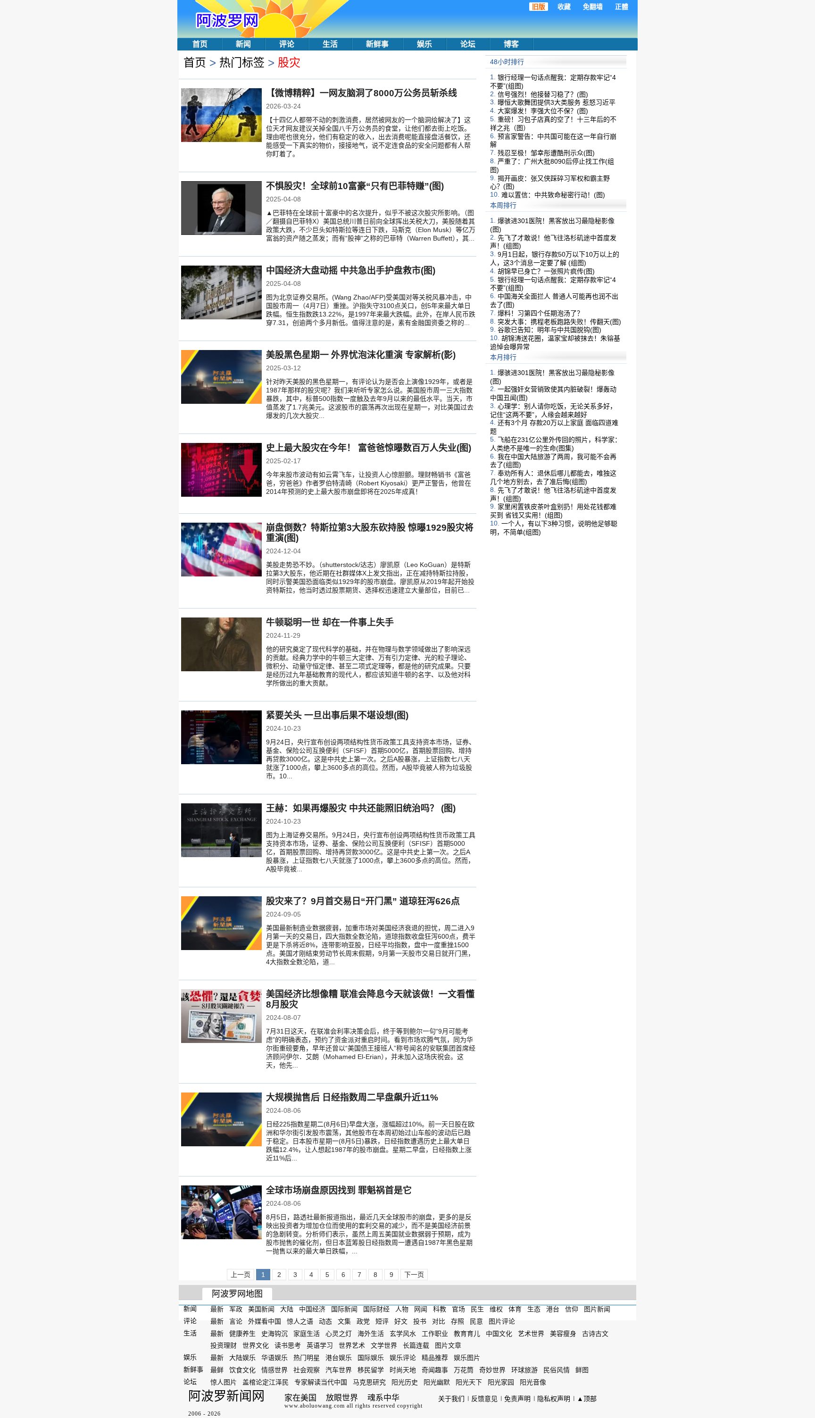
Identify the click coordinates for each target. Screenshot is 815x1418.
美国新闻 (261, 1309)
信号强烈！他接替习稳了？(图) (543, 94)
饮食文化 (242, 1370)
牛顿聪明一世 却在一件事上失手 (330, 622)
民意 (476, 1321)
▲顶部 (587, 1398)
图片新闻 (597, 1309)
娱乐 (424, 44)
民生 (477, 1309)
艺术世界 (531, 1333)
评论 (286, 44)
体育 (515, 1309)
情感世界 (274, 1370)
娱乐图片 (467, 1357)
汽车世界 (338, 1370)
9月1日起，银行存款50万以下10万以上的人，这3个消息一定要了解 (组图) (554, 258)
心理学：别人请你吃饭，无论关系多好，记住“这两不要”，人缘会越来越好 (553, 410)
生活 (330, 44)
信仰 (571, 1309)
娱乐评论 (403, 1357)
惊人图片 (223, 1382)
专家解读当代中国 (320, 1382)
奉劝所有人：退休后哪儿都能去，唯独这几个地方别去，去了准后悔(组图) (553, 477)
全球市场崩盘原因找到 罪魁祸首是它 (339, 1190)
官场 (458, 1309)
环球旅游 (524, 1370)
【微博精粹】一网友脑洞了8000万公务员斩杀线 (361, 93)
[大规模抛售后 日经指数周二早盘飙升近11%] (221, 1120)
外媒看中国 (264, 1321)
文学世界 (384, 1345)
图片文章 (448, 1345)
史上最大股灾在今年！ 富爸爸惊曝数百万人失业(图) (368, 448)
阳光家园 (501, 1382)
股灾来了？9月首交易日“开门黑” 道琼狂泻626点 (363, 901)
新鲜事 (377, 44)
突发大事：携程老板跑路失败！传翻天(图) (559, 321)
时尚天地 (403, 1370)
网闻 (420, 1309)
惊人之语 (300, 1321)
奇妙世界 (492, 1370)
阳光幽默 (437, 1382)
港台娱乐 (338, 1357)
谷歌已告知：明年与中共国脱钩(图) (549, 330)
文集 (344, 1321)
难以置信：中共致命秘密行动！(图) (553, 195)
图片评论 (502, 1321)
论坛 (467, 44)
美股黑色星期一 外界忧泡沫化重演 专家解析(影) (361, 355)
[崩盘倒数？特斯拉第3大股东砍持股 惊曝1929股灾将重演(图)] (221, 550)
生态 (534, 1309)
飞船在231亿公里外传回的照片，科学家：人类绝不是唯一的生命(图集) (555, 444)
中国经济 (312, 1309)
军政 (235, 1309)
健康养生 (242, 1333)
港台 (552, 1309)
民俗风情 (556, 1370)
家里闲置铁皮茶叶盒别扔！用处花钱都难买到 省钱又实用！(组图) (553, 511)
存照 (457, 1321)
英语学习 (320, 1345)
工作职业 (435, 1333)
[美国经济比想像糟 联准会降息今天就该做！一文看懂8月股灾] (221, 1017)
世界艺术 (352, 1345)
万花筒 (464, 1370)
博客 (511, 44)
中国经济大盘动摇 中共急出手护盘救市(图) (350, 270)
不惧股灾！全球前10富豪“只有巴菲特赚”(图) (355, 186)
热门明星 (306, 1357)
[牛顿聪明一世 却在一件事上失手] (221, 645)
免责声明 (517, 1398)
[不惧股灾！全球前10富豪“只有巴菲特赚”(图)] (221, 209)
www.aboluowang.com (314, 1405)
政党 (363, 1321)
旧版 (538, 6)
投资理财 (223, 1345)
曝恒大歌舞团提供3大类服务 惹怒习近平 (556, 102)
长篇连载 (416, 1345)
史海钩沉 (274, 1333)
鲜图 (582, 1370)
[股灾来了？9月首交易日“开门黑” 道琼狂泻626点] (221, 924)
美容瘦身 (563, 1333)
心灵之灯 (338, 1333)
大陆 (286, 1309)
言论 (235, 1321)
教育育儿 (467, 1333)
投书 (419, 1321)
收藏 (564, 6)
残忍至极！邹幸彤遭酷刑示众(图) (546, 153)
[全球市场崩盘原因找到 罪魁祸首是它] (221, 1213)
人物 (401, 1309)
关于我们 (451, 1398)
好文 (401, 1321)
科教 (439, 1309)
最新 (217, 1309)
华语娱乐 (274, 1357)
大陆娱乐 (242, 1357)
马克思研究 (369, 1382)
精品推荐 (435, 1357)
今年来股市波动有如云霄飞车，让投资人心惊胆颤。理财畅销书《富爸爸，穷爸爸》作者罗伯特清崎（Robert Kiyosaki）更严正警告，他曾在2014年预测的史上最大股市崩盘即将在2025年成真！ (368, 483)
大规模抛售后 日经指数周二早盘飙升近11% (352, 1097)
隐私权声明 (553, 1398)
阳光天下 (469, 1382)
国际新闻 (344, 1309)
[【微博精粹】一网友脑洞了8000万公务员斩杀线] (221, 116)
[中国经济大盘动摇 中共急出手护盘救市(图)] (221, 293)
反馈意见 (484, 1398)
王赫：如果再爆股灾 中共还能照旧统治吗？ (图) (361, 808)
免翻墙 (593, 6)
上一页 (240, 1274)
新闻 (243, 44)
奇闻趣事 (435, 1370)
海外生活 (371, 1333)
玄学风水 (403, 1333)
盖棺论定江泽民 (265, 1382)
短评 (382, 1321)
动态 (325, 1321)
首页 (200, 44)
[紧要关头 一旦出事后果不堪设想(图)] (221, 738)
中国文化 (499, 1333)
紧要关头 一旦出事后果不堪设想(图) (337, 715)
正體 (621, 6)
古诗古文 (595, 1333)
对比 (438, 1321)
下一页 (414, 1274)
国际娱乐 (371, 1357)
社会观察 (306, 1370)
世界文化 (255, 1345)
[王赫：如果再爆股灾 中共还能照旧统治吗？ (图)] (221, 831)
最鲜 (217, 1370)
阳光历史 (404, 1382)
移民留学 (371, 1370)
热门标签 (242, 62)
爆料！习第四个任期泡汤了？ (540, 313)
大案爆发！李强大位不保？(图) (543, 111)
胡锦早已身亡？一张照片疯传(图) (546, 271)
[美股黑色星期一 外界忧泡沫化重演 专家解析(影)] (221, 378)
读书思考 (287, 1345)
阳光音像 (533, 1382)
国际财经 (376, 1309)
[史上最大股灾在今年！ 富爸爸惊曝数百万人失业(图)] (221, 471)
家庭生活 (306, 1333)
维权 (496, 1309)
